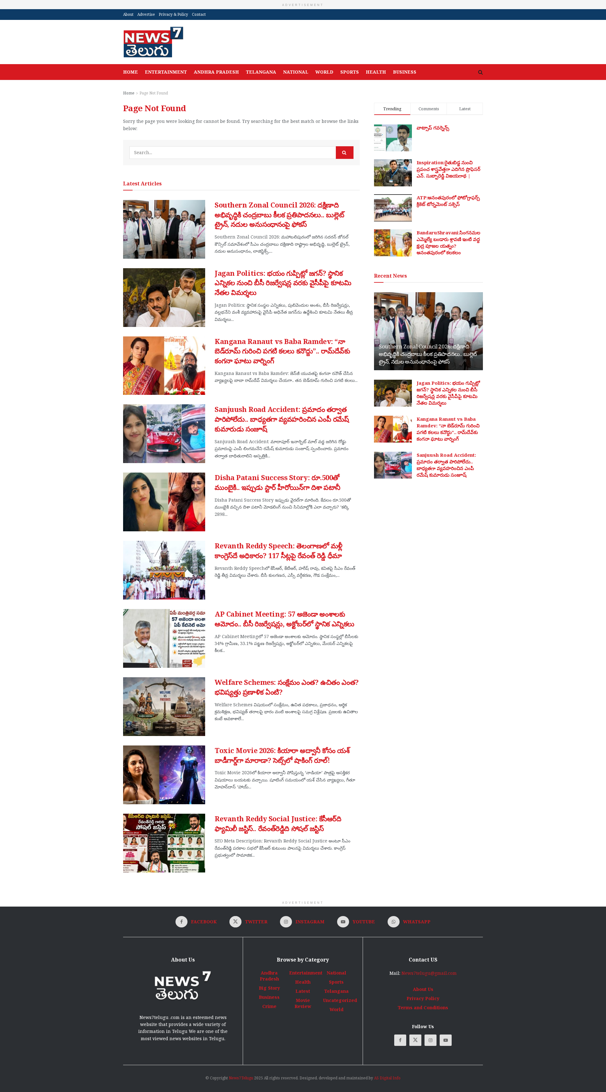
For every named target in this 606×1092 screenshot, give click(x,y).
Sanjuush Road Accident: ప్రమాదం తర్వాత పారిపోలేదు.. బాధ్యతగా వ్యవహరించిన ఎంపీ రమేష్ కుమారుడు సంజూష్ (282, 418)
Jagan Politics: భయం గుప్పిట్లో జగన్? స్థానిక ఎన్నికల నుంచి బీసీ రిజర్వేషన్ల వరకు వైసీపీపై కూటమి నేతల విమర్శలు (283, 282)
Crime (269, 1006)
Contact (199, 14)
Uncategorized (340, 1000)
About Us (423, 989)
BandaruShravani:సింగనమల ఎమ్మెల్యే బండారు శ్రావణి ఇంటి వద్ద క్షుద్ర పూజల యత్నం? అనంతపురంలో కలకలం (448, 242)
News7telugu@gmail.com (429, 973)
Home (130, 72)
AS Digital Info (387, 1078)
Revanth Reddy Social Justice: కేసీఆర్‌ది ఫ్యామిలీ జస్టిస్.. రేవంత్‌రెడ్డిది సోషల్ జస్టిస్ (278, 823)
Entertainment (166, 72)
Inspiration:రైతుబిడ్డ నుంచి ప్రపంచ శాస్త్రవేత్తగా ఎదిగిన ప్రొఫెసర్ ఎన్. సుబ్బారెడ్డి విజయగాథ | (448, 169)
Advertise (146, 14)
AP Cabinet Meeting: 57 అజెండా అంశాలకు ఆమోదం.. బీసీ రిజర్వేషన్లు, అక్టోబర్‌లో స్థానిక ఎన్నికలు (284, 618)
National (295, 72)
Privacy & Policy (173, 14)
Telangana (261, 72)
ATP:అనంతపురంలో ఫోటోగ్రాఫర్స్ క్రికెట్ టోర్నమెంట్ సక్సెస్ (448, 200)
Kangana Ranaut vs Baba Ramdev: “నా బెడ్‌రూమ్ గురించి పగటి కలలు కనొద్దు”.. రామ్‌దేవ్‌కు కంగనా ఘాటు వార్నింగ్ (282, 350)
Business (404, 72)
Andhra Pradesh (216, 72)
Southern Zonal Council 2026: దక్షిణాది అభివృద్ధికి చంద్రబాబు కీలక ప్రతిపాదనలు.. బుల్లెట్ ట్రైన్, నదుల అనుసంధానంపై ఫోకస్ (279, 214)
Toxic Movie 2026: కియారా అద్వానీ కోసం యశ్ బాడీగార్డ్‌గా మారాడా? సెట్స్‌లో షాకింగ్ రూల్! (282, 755)
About (128, 14)
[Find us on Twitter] (415, 1040)
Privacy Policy (423, 998)
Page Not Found (154, 93)
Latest (302, 991)
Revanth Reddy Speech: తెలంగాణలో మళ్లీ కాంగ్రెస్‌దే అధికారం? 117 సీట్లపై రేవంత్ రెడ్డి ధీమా (278, 550)
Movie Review (302, 1003)
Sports (349, 72)
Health (376, 72)
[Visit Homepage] (153, 42)
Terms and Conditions (423, 1008)
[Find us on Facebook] (400, 1040)
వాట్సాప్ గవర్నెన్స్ (433, 127)
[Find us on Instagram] (431, 1040)
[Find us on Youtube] (446, 1040)
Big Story (269, 988)
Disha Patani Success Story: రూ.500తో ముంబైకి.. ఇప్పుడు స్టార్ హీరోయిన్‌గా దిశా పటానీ (277, 482)
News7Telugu (241, 1078)
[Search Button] (480, 72)
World (324, 72)
